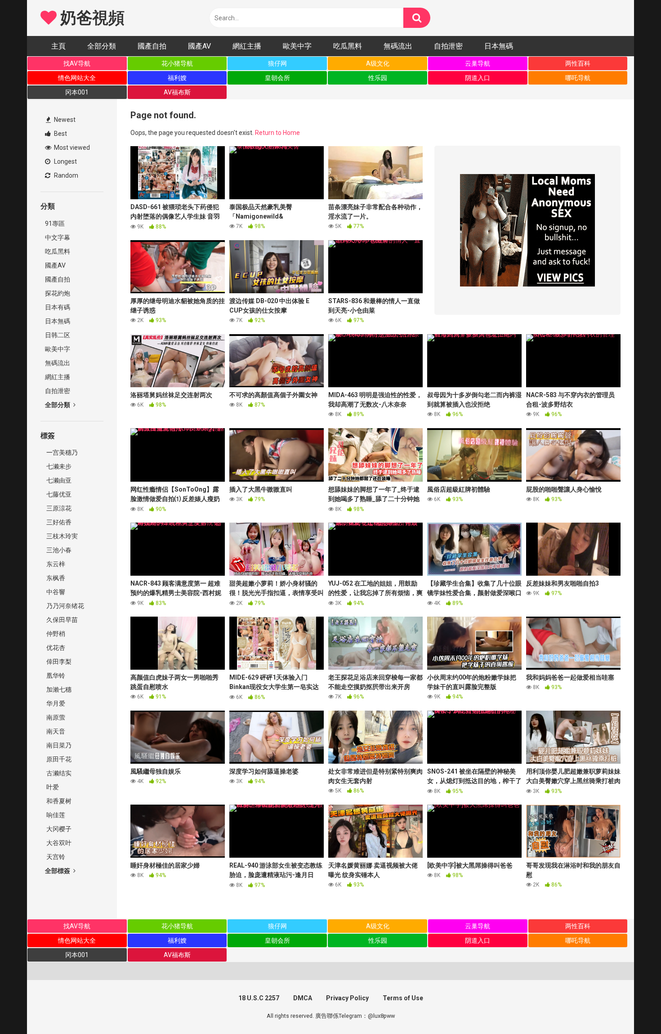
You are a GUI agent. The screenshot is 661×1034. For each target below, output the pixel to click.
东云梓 (55, 564)
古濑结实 (58, 773)
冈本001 (77, 92)
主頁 (58, 46)
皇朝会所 (277, 77)
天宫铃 (55, 856)
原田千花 (58, 759)
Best (60, 133)
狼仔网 (277, 63)
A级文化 (377, 63)
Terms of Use (403, 998)
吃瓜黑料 (347, 46)
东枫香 (55, 578)
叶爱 (52, 787)
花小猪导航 (177, 63)
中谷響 (55, 591)
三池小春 (58, 550)
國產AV (199, 46)
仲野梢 (55, 633)
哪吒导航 (577, 77)
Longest (65, 161)
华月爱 (55, 703)
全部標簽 (58, 870)
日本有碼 (57, 307)
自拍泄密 (448, 46)
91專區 (55, 223)
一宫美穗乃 (61, 452)
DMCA (302, 998)
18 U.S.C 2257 (258, 998)
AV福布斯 (177, 92)
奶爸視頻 (90, 18)
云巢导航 (477, 63)
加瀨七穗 (58, 689)
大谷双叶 (58, 842)
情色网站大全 (77, 77)
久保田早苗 (61, 619)
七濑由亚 (58, 480)
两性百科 (577, 63)
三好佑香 (58, 522)
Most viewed (71, 147)
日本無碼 (498, 46)
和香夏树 (58, 801)
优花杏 (55, 647)
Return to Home (277, 132)
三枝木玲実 (61, 536)
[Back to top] (631, 1007)
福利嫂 (177, 77)
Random (65, 175)
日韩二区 (57, 335)
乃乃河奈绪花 (64, 605)
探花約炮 (57, 293)
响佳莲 (55, 815)
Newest (64, 119)
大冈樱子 (58, 829)
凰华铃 (55, 675)
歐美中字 (297, 46)
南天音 (55, 731)
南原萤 (55, 717)
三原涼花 (58, 508)
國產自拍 (152, 46)
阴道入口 (477, 77)
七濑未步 (58, 466)
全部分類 (101, 46)
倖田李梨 (58, 661)
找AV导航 (76, 63)
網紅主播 (246, 46)
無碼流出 (398, 46)
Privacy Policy (347, 998)
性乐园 (377, 77)
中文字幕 (57, 237)
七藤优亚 (58, 494)
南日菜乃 (58, 745)
